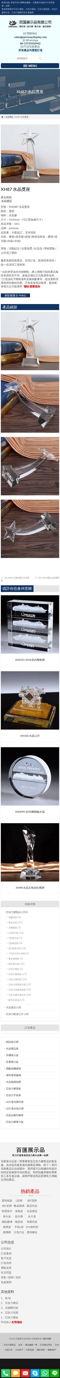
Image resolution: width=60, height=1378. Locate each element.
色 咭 (8, 1298)
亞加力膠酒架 (13, 1088)
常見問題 (6, 1272)
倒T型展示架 (14, 948)
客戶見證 (6, 1258)
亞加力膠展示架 (15, 1121)
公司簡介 (6, 1248)
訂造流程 (6, 1262)
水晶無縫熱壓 (13, 1081)
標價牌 (7, 1232)
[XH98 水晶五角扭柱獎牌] (30, 880)
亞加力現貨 (11, 1312)
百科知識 (30, 1350)
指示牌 (19, 1216)
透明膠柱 (32, 1232)
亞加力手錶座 (13, 1095)
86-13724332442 (30, 43)
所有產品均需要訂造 (30, 50)
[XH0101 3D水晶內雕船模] (30, 652)
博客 (3, 1277)
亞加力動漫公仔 (15, 1013)
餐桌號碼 (19, 1205)
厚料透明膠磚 (13, 1075)
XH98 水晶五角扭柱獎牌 (30, 887)
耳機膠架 (12, 927)
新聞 (11, 1277)
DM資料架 (32, 1226)
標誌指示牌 (12, 1041)
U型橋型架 (13, 943)
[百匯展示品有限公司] (30, 27)
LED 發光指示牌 (15, 1108)
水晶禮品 (9, 117)
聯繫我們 (52, 1350)
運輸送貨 (6, 1267)
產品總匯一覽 (31, 1345)
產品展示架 (13, 963)
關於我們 (41, 1350)
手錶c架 (19, 1226)
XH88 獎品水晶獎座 (47, 577)
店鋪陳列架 (11, 1307)
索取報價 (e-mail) (15, 295)
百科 (18, 1277)
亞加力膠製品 (13, 912)
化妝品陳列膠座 (15, 1115)
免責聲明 (6, 1282)
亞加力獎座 (13, 969)
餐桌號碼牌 (13, 958)
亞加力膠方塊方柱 (17, 994)
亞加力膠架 (11, 1317)
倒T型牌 (32, 1200)
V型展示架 (13, 938)
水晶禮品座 (12, 1048)
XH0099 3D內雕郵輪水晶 (30, 811)
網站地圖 (47, 1338)
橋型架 (19, 1221)
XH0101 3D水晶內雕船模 (30, 659)
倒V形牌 (7, 1205)
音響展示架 (12, 1061)
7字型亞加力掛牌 (16, 953)
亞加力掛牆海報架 (17, 989)
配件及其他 (13, 1000)
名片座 (32, 1216)
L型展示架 (13, 932)
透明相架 (7, 1200)
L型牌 (19, 1200)
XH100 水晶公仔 (30, 735)
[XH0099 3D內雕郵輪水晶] (30, 804)
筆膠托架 (12, 917)
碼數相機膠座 (13, 1068)
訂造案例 (6, 1253)
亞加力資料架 (15, 979)
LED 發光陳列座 (15, 1101)
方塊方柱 (19, 1232)
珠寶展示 (7, 1211)
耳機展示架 (12, 1055)
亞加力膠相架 (15, 974)
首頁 (20, 1345)
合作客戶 (19, 1350)
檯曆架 (7, 1226)
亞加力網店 (11, 1302)
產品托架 (12, 922)
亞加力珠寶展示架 (17, 984)
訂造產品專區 (46, 1345)
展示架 (7, 1216)
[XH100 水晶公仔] (30, 728)
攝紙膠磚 (7, 1221)
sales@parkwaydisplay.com (30, 36)
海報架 (19, 1211)
